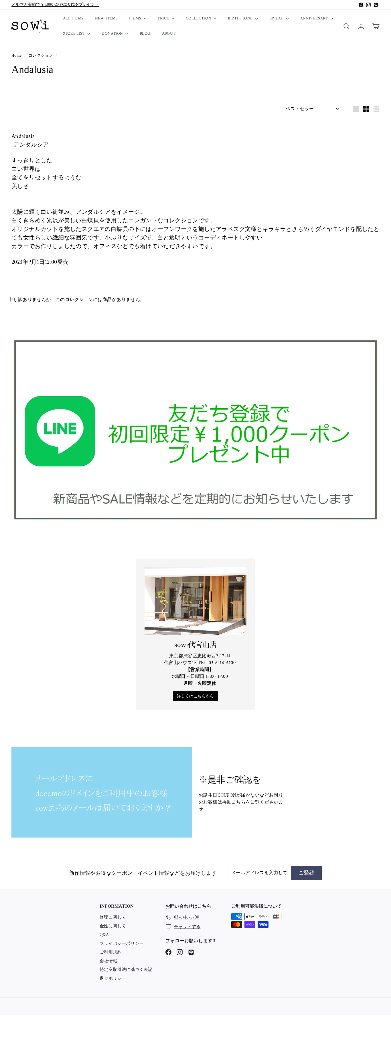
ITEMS (135, 18)
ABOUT (169, 33)
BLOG (145, 33)
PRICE (164, 18)
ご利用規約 (111, 952)
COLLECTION (199, 18)
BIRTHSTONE (240, 18)
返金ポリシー (113, 978)
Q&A (104, 934)
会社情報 (108, 961)
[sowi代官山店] (195, 601)
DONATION (113, 33)
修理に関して (113, 917)
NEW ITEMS (106, 18)
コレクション (41, 55)
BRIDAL (277, 18)
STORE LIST (74, 33)
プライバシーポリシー (122, 943)
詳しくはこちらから (195, 696)
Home (17, 55)
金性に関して (113, 926)
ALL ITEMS (73, 18)
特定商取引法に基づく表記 (126, 969)
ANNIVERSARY (314, 18)
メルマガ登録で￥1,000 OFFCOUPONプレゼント (55, 4)
